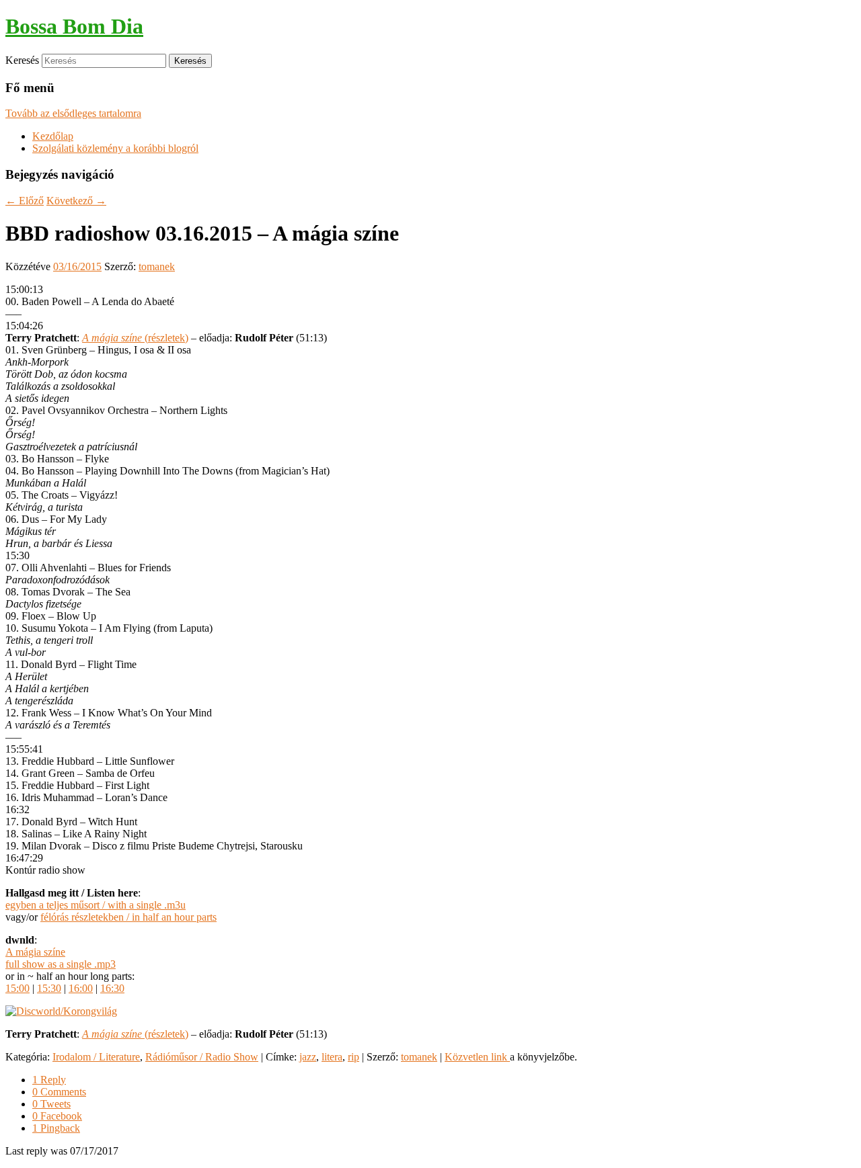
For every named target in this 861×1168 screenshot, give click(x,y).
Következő (76, 200)
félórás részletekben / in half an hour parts (128, 917)
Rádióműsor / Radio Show (201, 1056)
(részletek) (135, 337)
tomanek (157, 266)
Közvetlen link (477, 1056)
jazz (307, 1056)
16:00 (81, 988)
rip (353, 1056)
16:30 (112, 988)
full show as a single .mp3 (60, 964)
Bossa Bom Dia (74, 26)
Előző (24, 200)
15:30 (49, 988)
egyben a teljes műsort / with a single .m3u (95, 905)
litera (332, 1056)
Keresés (22, 60)
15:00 (17, 988)
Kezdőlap (52, 136)
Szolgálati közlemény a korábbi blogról (115, 148)
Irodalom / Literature (96, 1056)
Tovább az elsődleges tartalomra (73, 113)
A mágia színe (35, 952)
